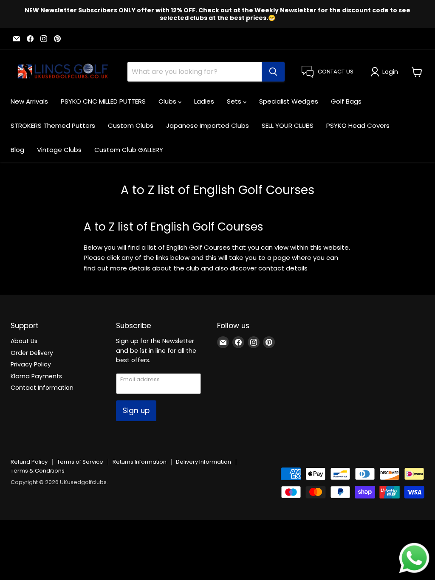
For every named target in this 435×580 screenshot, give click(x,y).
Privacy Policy (31, 364)
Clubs (168, 101)
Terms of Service (80, 462)
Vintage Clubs (59, 149)
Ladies (204, 101)
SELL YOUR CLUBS (288, 125)
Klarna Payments (36, 376)
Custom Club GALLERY (128, 149)
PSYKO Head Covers (358, 125)
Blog (17, 149)
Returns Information (140, 462)
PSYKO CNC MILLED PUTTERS (103, 101)
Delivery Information (203, 462)
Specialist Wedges (288, 101)
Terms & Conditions (38, 471)
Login (390, 72)
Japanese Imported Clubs (207, 125)
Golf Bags (346, 101)
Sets (235, 101)
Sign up (136, 410)
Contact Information (42, 387)
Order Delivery (32, 353)
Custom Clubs (130, 125)
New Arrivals (29, 101)
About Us (24, 341)
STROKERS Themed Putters (53, 125)
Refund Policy (29, 462)
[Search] (273, 72)
